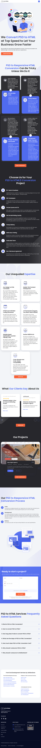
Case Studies (3, 730)
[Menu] (39, 1)
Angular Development (25, 689)
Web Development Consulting (8, 686)
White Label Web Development (9, 678)
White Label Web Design (7, 677)
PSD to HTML (23, 678)
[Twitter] (3, 718)
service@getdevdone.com (19, 724)
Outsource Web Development (8, 684)
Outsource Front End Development (9, 681)
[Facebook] (1, 718)
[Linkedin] (5, 718)
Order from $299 (7, 53)
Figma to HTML (23, 677)
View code (18, 470)
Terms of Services (11, 745)
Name (5, 578)
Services (2, 724)
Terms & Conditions (25, 596)
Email (5, 585)
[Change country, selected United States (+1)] (5, 584)
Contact (2, 736)
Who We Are (3, 732)
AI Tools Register (20, 745)
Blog (2, 734)
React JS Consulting (24, 691)
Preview (10, 470)
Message (21, 578)
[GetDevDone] (4, 1)
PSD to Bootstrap (24, 681)
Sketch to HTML (24, 680)
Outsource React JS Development (27, 693)
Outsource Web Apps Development (9, 683)
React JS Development (25, 690)
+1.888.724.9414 (17, 726)
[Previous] (35, 420)
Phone (5, 581)
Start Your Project (20, 165)
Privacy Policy (13, 597)
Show (4, 410)
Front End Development (7, 680)
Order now (20, 376)
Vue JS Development (24, 694)
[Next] (38, 420)
